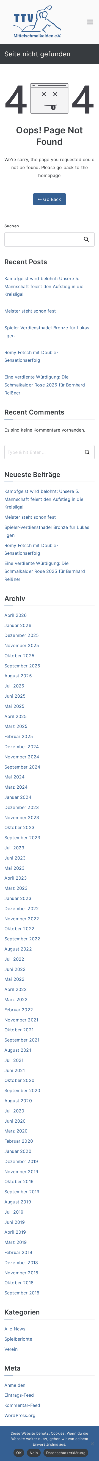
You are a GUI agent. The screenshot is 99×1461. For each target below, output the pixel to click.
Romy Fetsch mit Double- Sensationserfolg (31, 356)
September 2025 (22, 666)
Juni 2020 (15, 1121)
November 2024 (21, 757)
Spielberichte (18, 1339)
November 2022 (21, 918)
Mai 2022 (14, 979)
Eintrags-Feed (19, 1395)
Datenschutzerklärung (66, 1453)
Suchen (11, 225)
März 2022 (16, 999)
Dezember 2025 (21, 635)
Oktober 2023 (19, 827)
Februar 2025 (18, 736)
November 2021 (21, 1020)
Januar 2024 (17, 797)
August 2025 (18, 675)
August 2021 (17, 1050)
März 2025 (16, 726)
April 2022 (15, 989)
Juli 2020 (14, 1111)
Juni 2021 (14, 1070)
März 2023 (16, 888)
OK (18, 1453)
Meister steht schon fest (30, 311)
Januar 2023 (17, 898)
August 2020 (18, 1100)
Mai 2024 (14, 777)
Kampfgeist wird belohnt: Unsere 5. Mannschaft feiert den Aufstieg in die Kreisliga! (43, 286)
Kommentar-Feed (22, 1405)
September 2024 (22, 767)
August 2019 (17, 1202)
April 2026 (15, 615)
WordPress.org (19, 1415)
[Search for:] (49, 452)
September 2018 (21, 1293)
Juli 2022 (14, 959)
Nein (34, 1453)
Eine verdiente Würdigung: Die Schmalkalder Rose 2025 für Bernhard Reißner (44, 385)
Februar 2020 (18, 1141)
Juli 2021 (13, 1060)
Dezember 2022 (21, 908)
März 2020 (16, 1131)
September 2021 (21, 1040)
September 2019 (21, 1191)
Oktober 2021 (19, 1029)
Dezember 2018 (21, 1262)
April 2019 (15, 1232)
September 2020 (22, 1090)
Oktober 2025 (19, 655)
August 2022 (18, 949)
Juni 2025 (15, 696)
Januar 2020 (17, 1151)
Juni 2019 (14, 1222)
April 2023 (15, 878)
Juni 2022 (15, 969)
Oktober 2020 (19, 1080)
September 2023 (22, 837)
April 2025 (15, 716)
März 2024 (16, 787)
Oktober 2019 (19, 1181)
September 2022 (22, 938)
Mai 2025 (14, 706)
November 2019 (21, 1171)
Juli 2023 (14, 847)
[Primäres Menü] (90, 22)
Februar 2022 (18, 1009)
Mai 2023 (14, 868)
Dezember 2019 (21, 1161)
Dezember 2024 (21, 746)
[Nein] (92, 1443)
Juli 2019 (13, 1212)
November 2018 (21, 1272)
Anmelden (14, 1385)
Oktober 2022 (19, 928)
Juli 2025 (14, 686)
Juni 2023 (15, 858)
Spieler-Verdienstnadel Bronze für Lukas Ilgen (46, 331)
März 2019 (15, 1242)
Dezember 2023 (21, 807)
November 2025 (21, 645)
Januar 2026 (17, 625)
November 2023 (21, 817)
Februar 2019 (18, 1252)
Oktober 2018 (19, 1282)
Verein (11, 1349)
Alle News (14, 1329)
